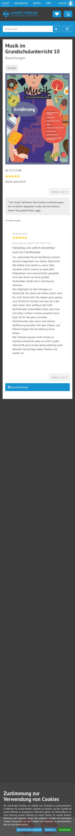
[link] (13, 176)
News (37, 3)
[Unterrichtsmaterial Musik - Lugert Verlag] (20, 13)
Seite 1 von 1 (59, 191)
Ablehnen (50, 829)
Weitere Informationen (29, 829)
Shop (5, 3)
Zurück (12, 68)
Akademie (21, 3)
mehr (37, 210)
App (48, 3)
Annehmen (64, 829)
